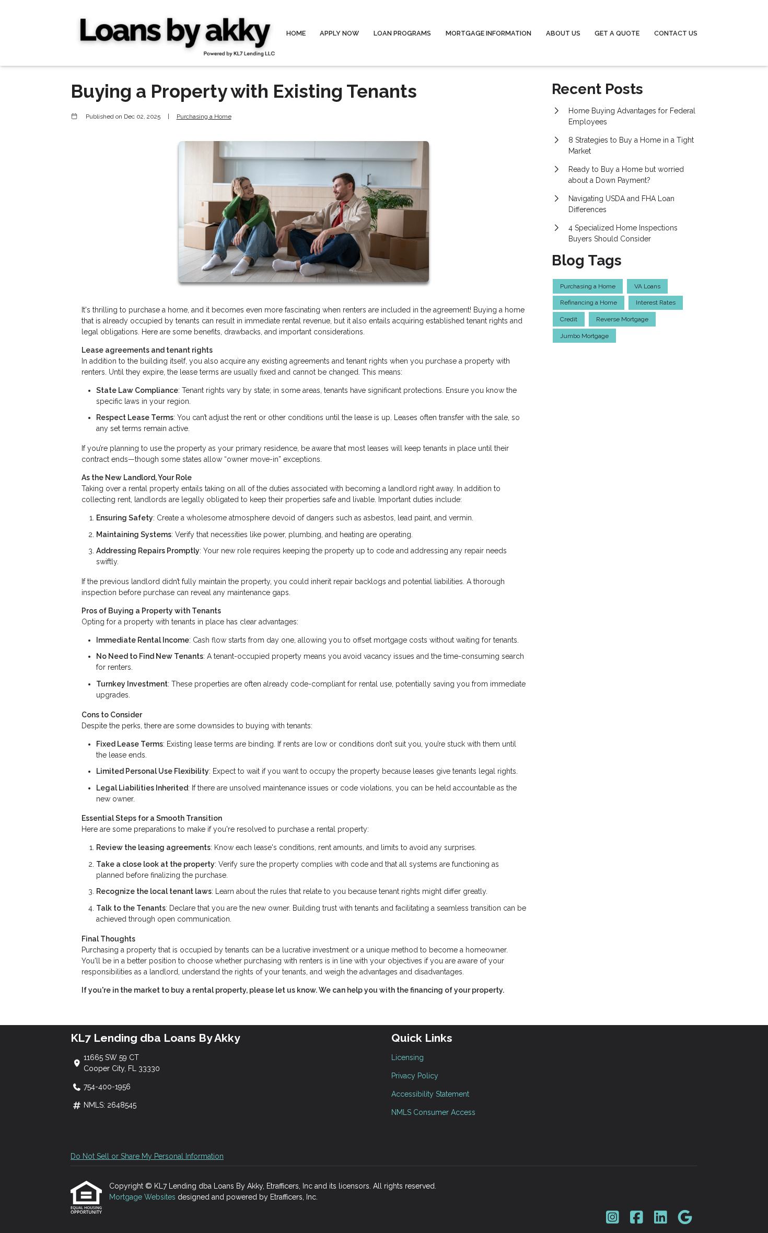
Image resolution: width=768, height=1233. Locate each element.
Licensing (407, 1057)
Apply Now (339, 33)
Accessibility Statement (430, 1094)
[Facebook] (636, 1218)
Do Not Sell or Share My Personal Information (147, 1156)
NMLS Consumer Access (433, 1112)
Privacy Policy (414, 1076)
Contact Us (675, 33)
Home (296, 33)
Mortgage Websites (143, 1197)
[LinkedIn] (660, 1218)
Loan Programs (402, 33)
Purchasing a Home (204, 116)
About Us (563, 33)
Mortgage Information (488, 33)
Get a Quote (617, 33)
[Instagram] (612, 1218)
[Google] (685, 1218)
